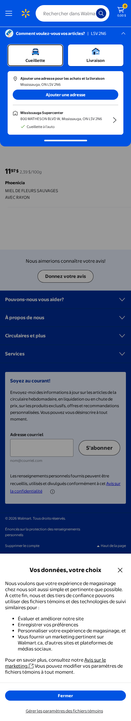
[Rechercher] (101, 13)
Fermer (65, 695)
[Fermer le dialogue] (120, 570)
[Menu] (10, 13)
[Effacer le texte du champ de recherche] (92, 13)
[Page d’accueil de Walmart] (25, 13)
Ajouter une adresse (66, 94)
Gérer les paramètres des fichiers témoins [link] (64, 710)
